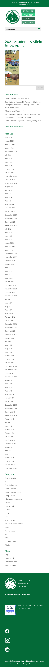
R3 (6, 534)
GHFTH (7, 510)
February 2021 (10, 317)
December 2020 (11, 324)
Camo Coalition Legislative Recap (17, 98)
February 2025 (10, 169)
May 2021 (8, 306)
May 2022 (8, 271)
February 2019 (10, 398)
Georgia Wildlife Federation (27, 661)
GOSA (7, 513)
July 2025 (8, 155)
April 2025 (8, 166)
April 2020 (8, 352)
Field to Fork (9, 506)
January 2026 (9, 148)
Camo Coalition (10, 488)
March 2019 (9, 394)
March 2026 (9, 141)
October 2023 (10, 222)
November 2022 (11, 257)
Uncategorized (10, 541)
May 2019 (8, 387)
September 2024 (11, 183)
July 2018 (8, 422)
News (7, 527)
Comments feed (11, 562)
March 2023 (9, 243)
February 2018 (10, 433)
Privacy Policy (22, 664)
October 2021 (10, 292)
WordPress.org (10, 565)
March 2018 (9, 430)
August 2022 (9, 264)
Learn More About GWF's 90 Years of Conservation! (25, 3)
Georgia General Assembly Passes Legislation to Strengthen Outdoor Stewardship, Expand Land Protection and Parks (23, 105)
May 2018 (8, 426)
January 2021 (9, 320)
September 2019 (11, 377)
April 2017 (8, 454)
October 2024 (10, 180)
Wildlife (7, 545)
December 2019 (11, 366)
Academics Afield (11, 478)
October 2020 (10, 331)
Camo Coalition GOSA (13, 492)
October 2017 (10, 440)
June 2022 (8, 268)
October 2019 (10, 373)
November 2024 (11, 176)
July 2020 (8, 342)
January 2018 (9, 436)
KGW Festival (10, 520)
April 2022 (8, 275)
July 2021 (8, 299)
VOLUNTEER (28, 15)
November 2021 (11, 289)
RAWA (7, 538)
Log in (7, 555)
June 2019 (8, 384)
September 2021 (11, 296)
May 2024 (8, 197)
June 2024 (8, 194)
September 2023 (11, 225)
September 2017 (11, 444)
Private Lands (10, 531)
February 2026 (10, 144)
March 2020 (9, 356)
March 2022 (9, 278)
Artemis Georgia (11, 485)
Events (7, 503)
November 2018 (11, 408)
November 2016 (11, 468)
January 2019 (9, 401)
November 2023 (11, 218)
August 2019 (9, 380)
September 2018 (11, 415)
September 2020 (11, 334)
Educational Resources (13, 499)
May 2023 (8, 236)
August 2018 (9, 419)
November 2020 (11, 327)
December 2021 (11, 285)
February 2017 (10, 461)
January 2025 (9, 173)
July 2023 (8, 229)
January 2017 (9, 465)
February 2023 (10, 246)
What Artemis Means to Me (15, 111)
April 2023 (8, 239)
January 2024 (9, 211)
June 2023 (8, 232)
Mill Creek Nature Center (14, 524)
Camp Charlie (10, 496)
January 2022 (9, 282)
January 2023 (9, 250)
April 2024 (8, 201)
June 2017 (8, 451)
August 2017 (9, 447)
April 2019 (8, 391)
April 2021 (8, 310)
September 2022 (11, 261)
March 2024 (9, 204)
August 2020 (9, 338)
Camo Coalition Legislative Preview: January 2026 (23, 121)
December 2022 (11, 254)
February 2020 (10, 359)
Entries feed (9, 558)
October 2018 (10, 412)
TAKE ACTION (28, 11)
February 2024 (10, 208)
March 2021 (9, 313)
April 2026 (8, 137)
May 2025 (8, 162)
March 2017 (9, 458)
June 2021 (8, 303)
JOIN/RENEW (28, 22)
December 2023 (11, 215)
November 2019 (11, 370)
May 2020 (8, 348)
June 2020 (8, 345)
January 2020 (9, 363)
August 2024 (9, 187)
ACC (6, 481)
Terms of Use (34, 664)
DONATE (28, 19)
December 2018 (11, 405)
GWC (7, 517)
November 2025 (11, 151)
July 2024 (8, 190)
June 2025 (8, 158)
